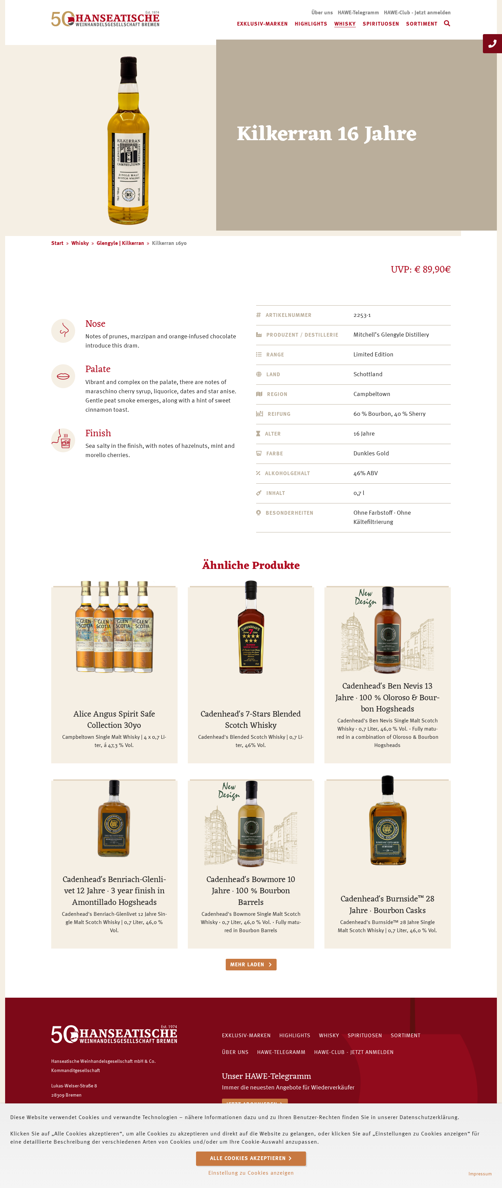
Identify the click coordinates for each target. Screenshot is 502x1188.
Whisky (345, 24)
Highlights (311, 24)
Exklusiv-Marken (262, 24)
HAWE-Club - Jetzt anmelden (417, 13)
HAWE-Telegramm (358, 13)
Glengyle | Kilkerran (120, 243)
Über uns (322, 13)
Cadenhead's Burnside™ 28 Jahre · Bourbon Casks (387, 905)
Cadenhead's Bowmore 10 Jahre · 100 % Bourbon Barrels (251, 891)
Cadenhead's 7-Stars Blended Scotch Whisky (251, 720)
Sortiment (421, 24)
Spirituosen (381, 24)
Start (57, 243)
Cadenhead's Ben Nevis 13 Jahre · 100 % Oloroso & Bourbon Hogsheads (387, 698)
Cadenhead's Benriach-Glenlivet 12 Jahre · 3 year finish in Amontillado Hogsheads (114, 891)
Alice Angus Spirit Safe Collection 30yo (114, 720)
